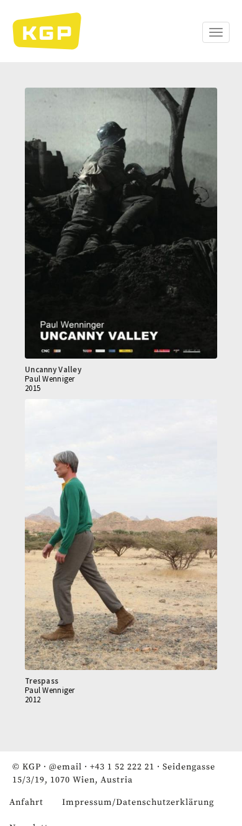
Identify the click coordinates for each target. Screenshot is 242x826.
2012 (32, 699)
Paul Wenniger (50, 379)
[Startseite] (53, 31)
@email (65, 767)
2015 (32, 388)
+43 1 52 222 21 (122, 767)
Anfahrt (26, 802)
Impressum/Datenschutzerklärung (138, 802)
